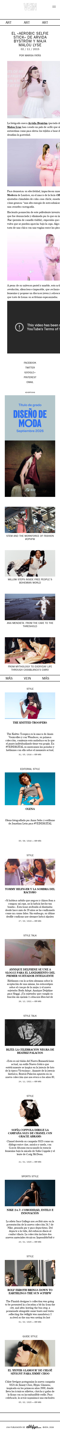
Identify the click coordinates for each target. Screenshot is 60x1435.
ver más (37, 755)
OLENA (30, 809)
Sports (26, 1176)
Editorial (26, 769)
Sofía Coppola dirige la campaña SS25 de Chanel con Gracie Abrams (30, 1133)
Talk (34, 936)
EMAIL (30, 382)
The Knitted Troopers (30, 723)
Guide (26, 1336)
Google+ (6, 1433)
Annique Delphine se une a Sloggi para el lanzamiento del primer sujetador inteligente (30, 972)
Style (30, 689)
